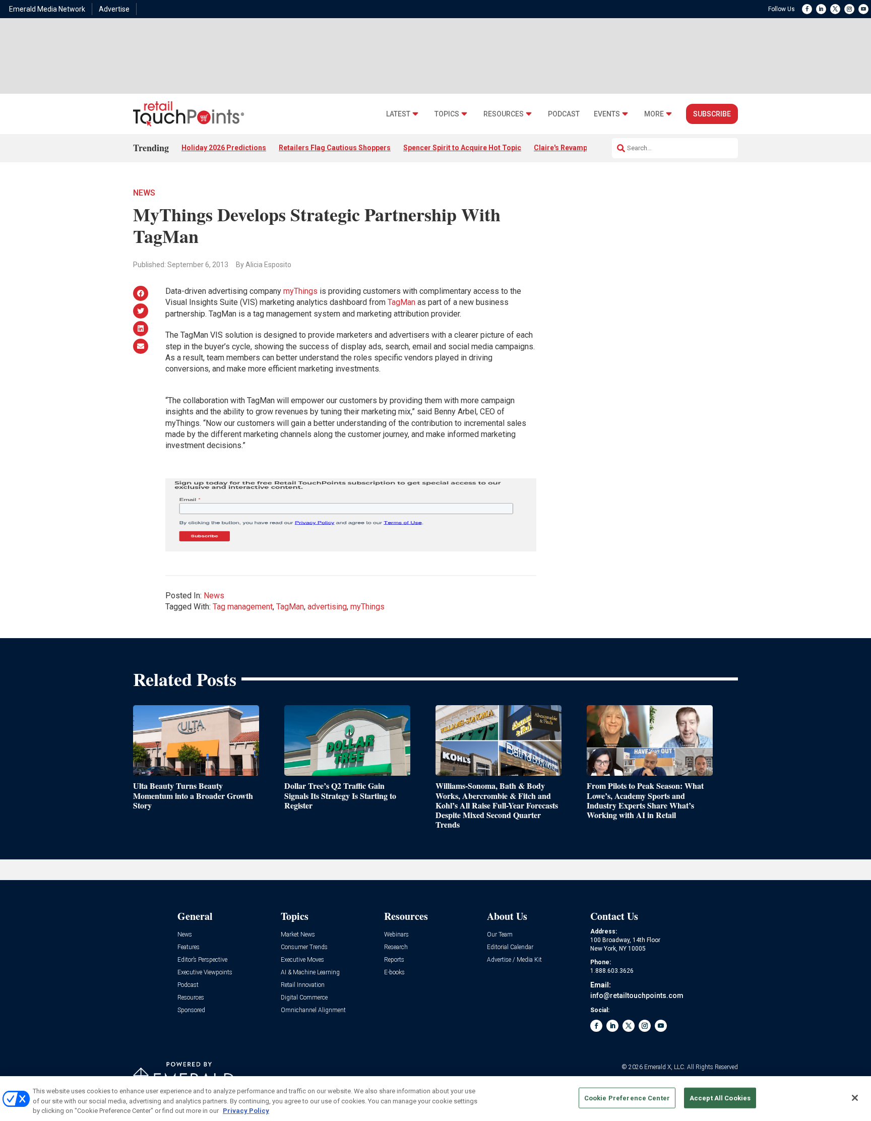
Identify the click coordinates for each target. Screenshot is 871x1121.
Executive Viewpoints (204, 972)
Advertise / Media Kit (514, 960)
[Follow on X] (835, 9)
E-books (394, 972)
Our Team (500, 934)
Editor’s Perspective (202, 960)
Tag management (243, 606)
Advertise (114, 9)
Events (607, 114)
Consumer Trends (304, 947)
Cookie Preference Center (627, 1097)
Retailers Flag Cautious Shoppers (335, 148)
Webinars (396, 934)
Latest (398, 114)
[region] (435, 1098)
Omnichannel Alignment (313, 1010)
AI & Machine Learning (310, 972)
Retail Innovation (303, 985)
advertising (327, 606)
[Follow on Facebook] (807, 9)
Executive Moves (302, 960)
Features (188, 947)
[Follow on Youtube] (863, 9)
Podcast (564, 114)
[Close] (855, 1098)
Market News (298, 934)
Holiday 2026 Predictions (223, 148)
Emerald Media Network (47, 9)
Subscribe (712, 114)
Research (396, 947)
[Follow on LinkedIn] (821, 9)
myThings (300, 291)
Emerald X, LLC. (665, 1067)
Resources (503, 114)
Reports (394, 960)
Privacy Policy (246, 1110)
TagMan (401, 302)
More (654, 114)
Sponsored (191, 1010)
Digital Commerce (304, 997)
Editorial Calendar (510, 947)
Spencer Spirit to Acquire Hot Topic (462, 148)
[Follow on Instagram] (849, 9)
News (144, 193)
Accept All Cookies (720, 1097)
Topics (446, 114)
